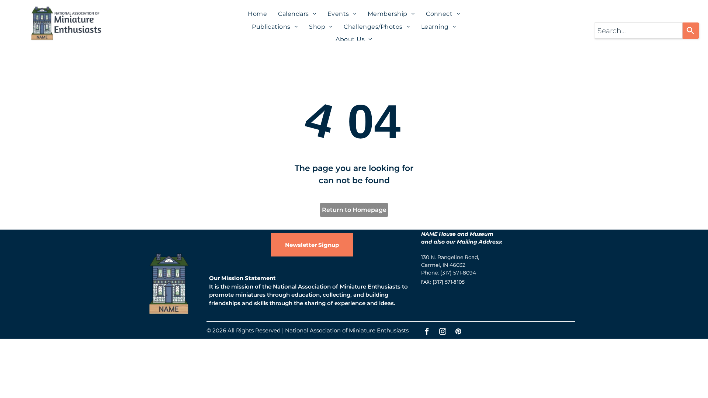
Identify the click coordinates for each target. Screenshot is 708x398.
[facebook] (426, 333)
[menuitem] (257, 14)
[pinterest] (458, 333)
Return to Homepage (354, 209)
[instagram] (442, 333)
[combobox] (638, 30)
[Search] (691, 30)
